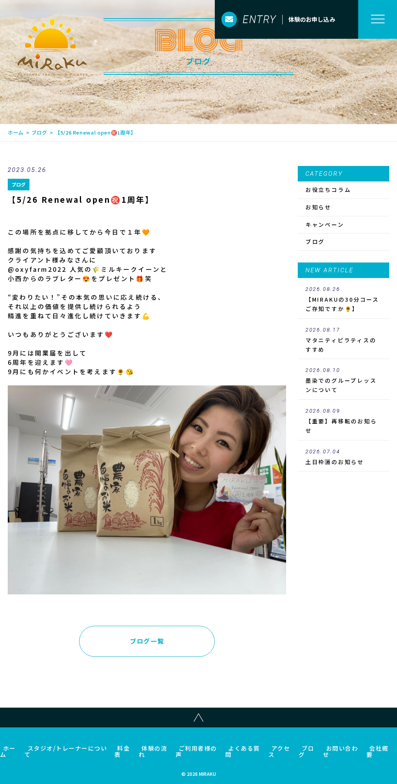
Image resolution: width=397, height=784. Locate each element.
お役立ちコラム (328, 189)
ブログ (39, 132)
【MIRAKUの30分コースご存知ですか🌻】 (342, 299)
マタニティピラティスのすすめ (341, 340)
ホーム (16, 132)
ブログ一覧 (147, 641)
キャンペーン (325, 224)
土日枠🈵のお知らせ (335, 457)
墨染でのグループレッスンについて (341, 380)
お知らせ (318, 207)
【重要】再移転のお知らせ (341, 421)
